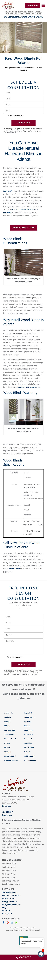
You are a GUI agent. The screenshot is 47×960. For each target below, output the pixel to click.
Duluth (7, 743)
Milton (6, 726)
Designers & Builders (11, 904)
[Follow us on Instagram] (12, 923)
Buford (7, 747)
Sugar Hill (28, 713)
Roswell (7, 721)
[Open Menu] (43, 5)
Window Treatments (11, 895)
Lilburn (27, 726)
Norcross (27, 721)
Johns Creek (9, 734)
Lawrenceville (9, 730)
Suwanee (7, 752)
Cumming (28, 743)
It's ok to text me (17, 116)
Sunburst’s (7, 191)
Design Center (8, 898)
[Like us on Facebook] (3, 923)
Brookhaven (29, 747)
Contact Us (7, 913)
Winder (27, 752)
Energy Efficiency (9, 901)
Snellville (7, 717)
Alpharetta (8, 713)
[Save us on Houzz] (16, 923)
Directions (6, 806)
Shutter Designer (9, 892)
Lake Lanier (29, 730)
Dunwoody (28, 739)
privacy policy (11, 132)
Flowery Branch (10, 739)
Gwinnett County (11, 760)
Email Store (7, 815)
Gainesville (28, 734)
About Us (6, 910)
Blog (4, 907)
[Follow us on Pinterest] (8, 923)
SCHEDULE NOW (23, 123)
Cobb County (29, 756)
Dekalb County (30, 760)
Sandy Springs (29, 717)
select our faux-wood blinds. (28, 387)
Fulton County (9, 756)
